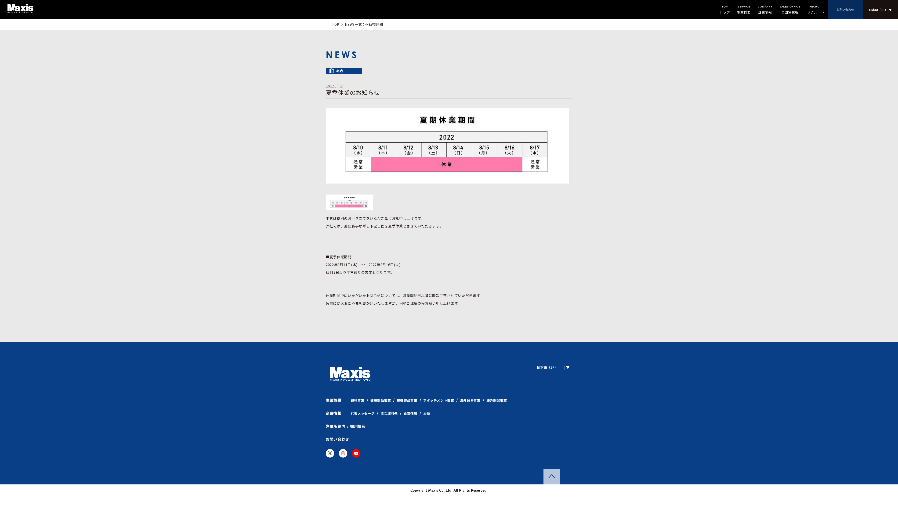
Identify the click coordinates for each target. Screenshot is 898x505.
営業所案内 (335, 426)
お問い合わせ (845, 9)
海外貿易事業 (470, 400)
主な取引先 (389, 413)
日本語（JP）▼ (880, 9)
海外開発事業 (496, 400)
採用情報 (358, 426)
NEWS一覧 (353, 24)
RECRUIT (816, 9)
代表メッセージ (363, 413)
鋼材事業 (357, 400)
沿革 (426, 413)
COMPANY (765, 9)
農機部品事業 (407, 400)
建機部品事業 (380, 400)
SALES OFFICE (789, 9)
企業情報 (333, 413)
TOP (725, 9)
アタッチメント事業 (438, 400)
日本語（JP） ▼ (553, 367)
